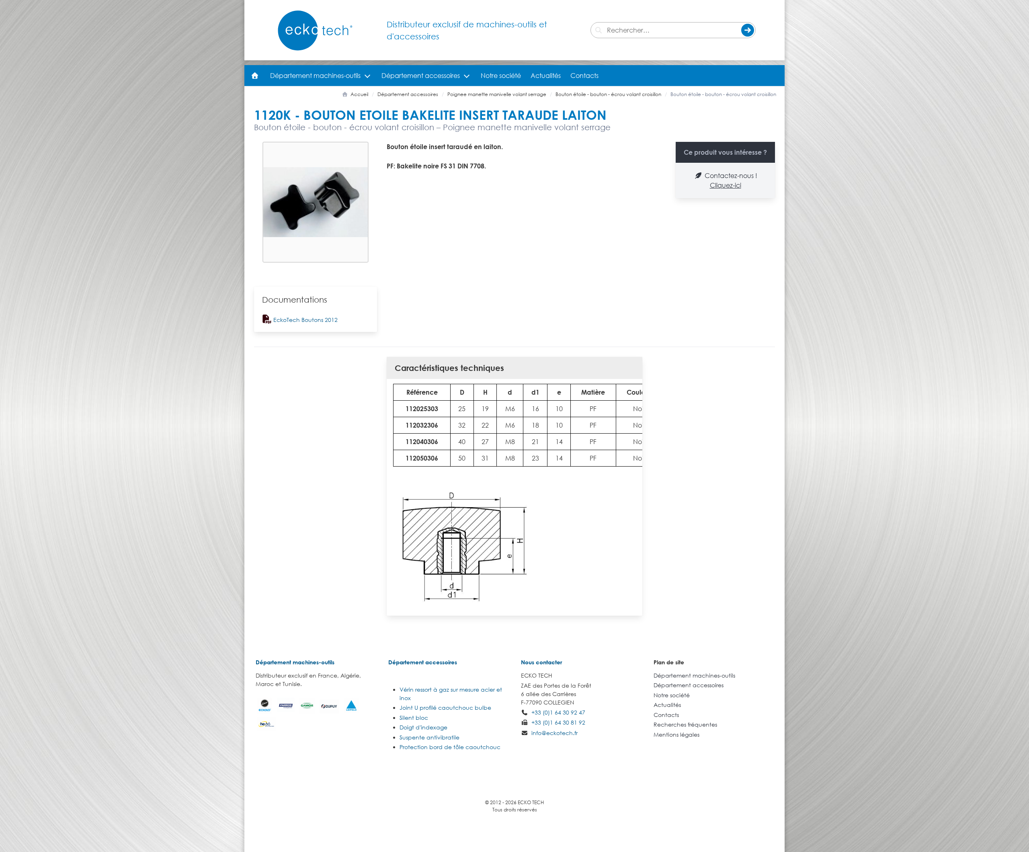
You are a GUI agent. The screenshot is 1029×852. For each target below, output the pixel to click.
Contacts (584, 76)
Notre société (501, 76)
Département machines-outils (315, 76)
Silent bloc (414, 717)
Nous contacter (541, 662)
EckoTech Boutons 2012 (305, 319)
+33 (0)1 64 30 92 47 (558, 712)
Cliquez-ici (725, 185)
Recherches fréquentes (685, 724)
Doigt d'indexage (423, 727)
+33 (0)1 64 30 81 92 (558, 722)
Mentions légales (676, 734)
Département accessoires (420, 76)
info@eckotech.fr (554, 732)
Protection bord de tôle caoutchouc (450, 746)
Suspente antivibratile (429, 737)
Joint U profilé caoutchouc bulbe (445, 707)
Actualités (546, 76)
